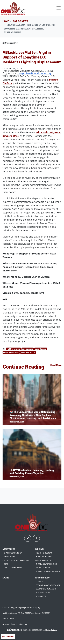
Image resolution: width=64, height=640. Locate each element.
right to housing (13, 349)
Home (6, 21)
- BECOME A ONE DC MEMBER (47, 585)
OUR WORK (39, 549)
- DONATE (39, 581)
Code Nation (37, 630)
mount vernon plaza (11, 352)
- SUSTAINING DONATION (45, 589)
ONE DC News (20, 21)
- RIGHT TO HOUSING (43, 553)
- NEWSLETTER (9, 557)
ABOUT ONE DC (9, 549)
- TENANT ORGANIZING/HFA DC (48, 571)
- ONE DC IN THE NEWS (12, 568)
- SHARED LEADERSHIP (12, 553)
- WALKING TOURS (42, 593)
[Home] (13, 8)
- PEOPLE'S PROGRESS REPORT (16, 560)
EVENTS (6, 578)
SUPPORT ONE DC (42, 578)
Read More (55, 365)
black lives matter (28, 352)
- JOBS (5, 564)
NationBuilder (51, 630)
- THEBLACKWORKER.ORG (46, 564)
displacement (27, 349)
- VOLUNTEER (40, 596)
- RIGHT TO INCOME (43, 568)
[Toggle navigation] (58, 8)
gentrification (40, 349)
